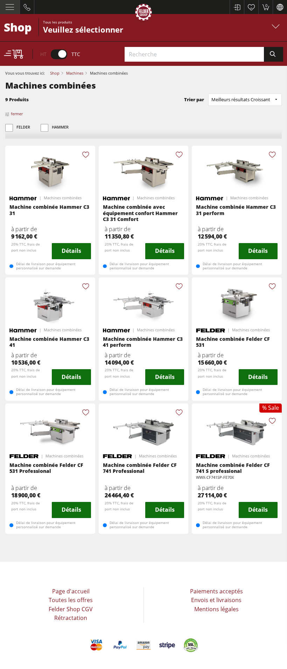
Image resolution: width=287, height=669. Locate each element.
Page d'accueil (71, 591)
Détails (71, 251)
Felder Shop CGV (71, 609)
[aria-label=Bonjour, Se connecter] (237, 7)
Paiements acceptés (216, 591)
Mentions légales (216, 609)
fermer (17, 113)
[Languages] (280, 7)
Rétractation (70, 618)
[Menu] (10, 7)
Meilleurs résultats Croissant (240, 99)
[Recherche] (273, 54)
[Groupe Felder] (143, 13)
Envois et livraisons (216, 600)
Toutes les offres (71, 600)
